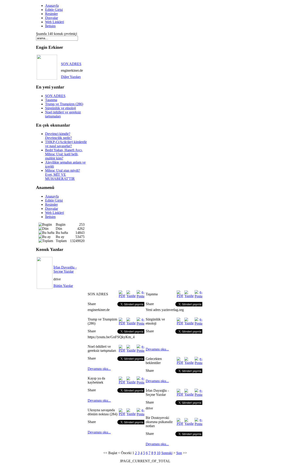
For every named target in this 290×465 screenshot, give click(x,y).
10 (158, 453)
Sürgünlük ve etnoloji (60, 108)
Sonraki (166, 453)
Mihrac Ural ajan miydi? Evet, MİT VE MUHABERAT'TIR (62, 175)
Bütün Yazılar (63, 286)
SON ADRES (71, 64)
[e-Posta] (140, 296)
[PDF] (122, 296)
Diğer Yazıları (71, 77)
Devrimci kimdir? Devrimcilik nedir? (58, 136)
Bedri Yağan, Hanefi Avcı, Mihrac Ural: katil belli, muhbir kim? (64, 154)
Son (179, 453)
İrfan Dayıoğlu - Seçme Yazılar (65, 269)
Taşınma (51, 100)
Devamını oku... (99, 369)
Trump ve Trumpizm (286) (64, 104)
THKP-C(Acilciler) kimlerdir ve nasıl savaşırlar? (66, 144)
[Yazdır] (131, 296)
